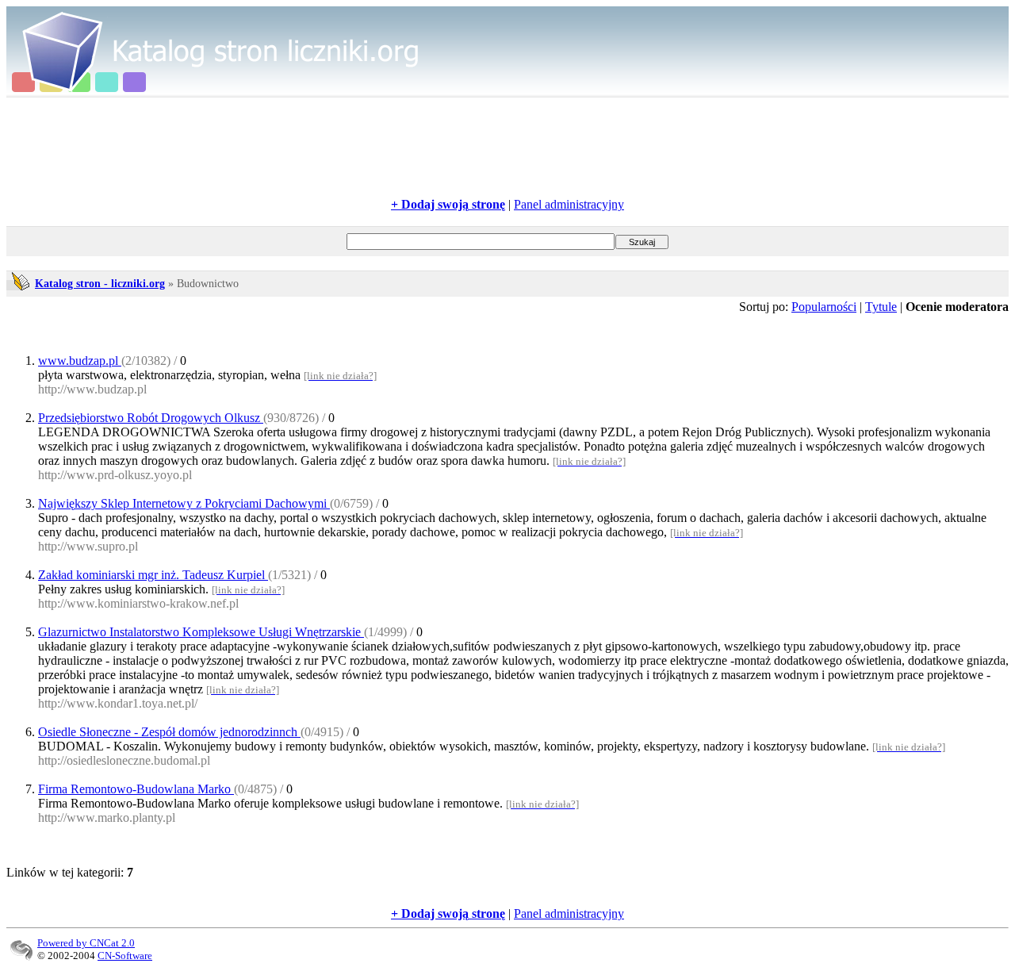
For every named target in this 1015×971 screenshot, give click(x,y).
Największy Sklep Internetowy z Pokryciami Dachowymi (184, 503)
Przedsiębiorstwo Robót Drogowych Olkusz (150, 417)
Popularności (823, 306)
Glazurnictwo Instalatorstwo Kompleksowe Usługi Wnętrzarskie (201, 632)
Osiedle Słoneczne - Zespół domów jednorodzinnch (169, 732)
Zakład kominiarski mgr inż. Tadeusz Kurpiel (153, 574)
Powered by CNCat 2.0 (86, 943)
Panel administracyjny (569, 204)
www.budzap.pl (79, 360)
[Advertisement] (507, 147)
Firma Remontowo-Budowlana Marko (136, 789)
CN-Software (125, 955)
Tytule (881, 306)
